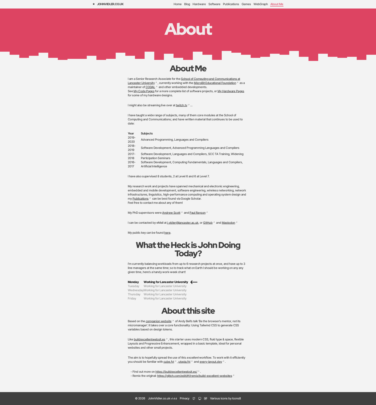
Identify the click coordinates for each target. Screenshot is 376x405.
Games (246, 4)
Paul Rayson (197, 212)
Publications (231, 4)
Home (178, 4)
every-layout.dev (211, 361)
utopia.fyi (184, 361)
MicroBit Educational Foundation (215, 83)
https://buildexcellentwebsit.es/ (176, 371)
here (167, 232)
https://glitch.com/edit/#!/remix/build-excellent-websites (194, 375)
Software (214, 4)
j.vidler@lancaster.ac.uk (182, 222)
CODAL (150, 87)
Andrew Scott (171, 212)
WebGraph (261, 4)
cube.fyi (168, 361)
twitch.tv (181, 105)
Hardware (199, 4)
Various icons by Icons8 (225, 398)
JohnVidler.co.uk (110, 4)
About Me (276, 4)
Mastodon (228, 222)
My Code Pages (144, 91)
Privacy (184, 398)
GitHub (208, 222)
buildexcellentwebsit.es (149, 339)
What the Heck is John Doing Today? (188, 249)
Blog (187, 4)
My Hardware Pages (231, 91)
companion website (159, 321)
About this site (188, 310)
